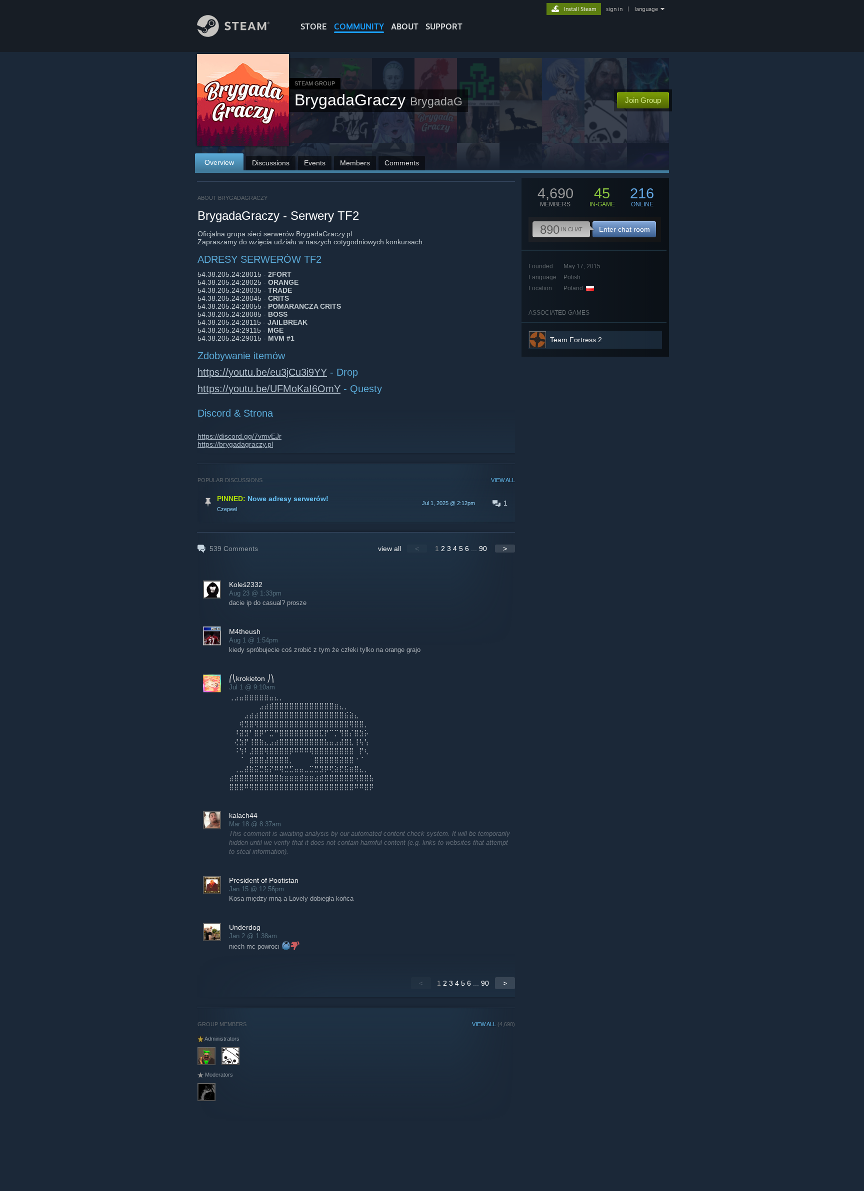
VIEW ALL (503, 480)
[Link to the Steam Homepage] (233, 34)
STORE (313, 26)
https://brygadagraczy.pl (235, 444)
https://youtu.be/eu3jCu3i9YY (262, 372)
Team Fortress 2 (576, 340)
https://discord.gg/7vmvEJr (240, 436)
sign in (614, 8)
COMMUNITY (359, 26)
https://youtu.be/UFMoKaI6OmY (269, 388)
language (646, 8)
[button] (356, 503)
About (404, 26)
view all (389, 549)
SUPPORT (444, 26)
